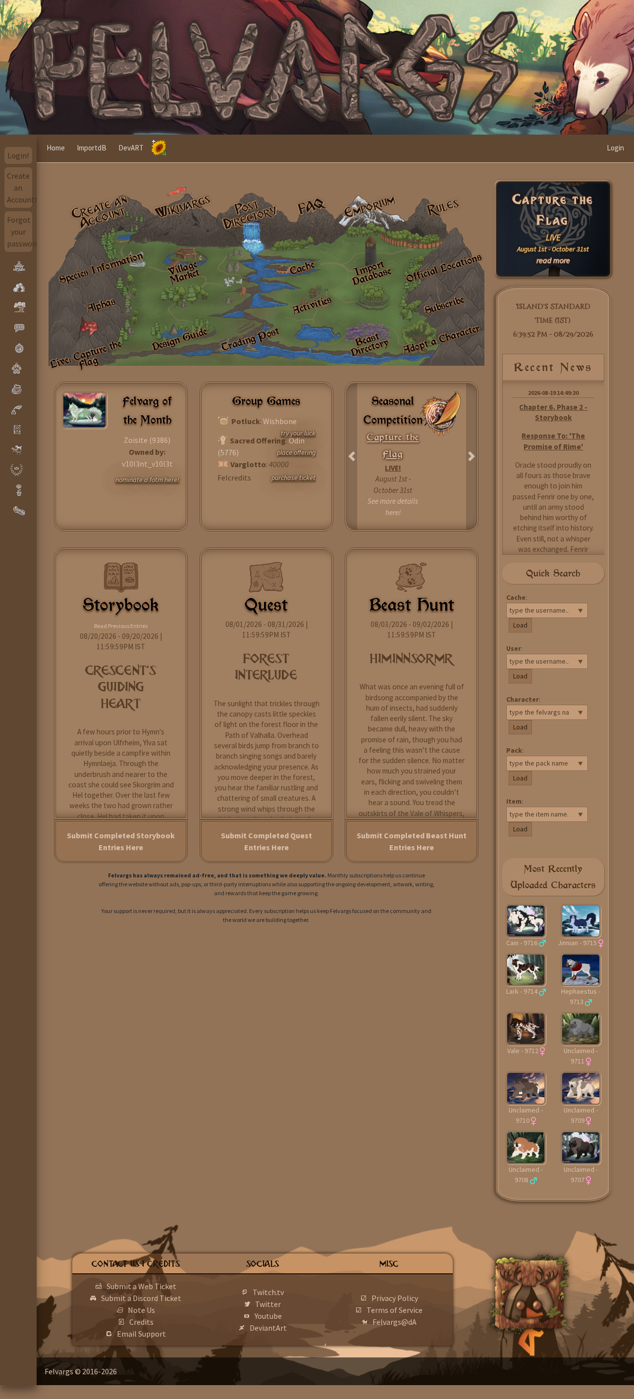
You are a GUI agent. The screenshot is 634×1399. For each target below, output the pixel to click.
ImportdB (91, 147)
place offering (296, 452)
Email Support (141, 1334)
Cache (301, 267)
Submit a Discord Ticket (141, 1298)
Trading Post (250, 338)
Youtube (268, 1316)
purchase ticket (293, 477)
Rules (443, 206)
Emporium (370, 207)
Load (520, 625)
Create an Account (99, 211)
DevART (131, 147)
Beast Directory (369, 344)
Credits (141, 1322)
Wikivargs (183, 206)
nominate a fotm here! (147, 479)
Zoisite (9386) (147, 440)
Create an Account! (20, 187)
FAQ (311, 206)
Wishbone (280, 421)
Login (615, 147)
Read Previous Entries (121, 625)
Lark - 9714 (521, 991)
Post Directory (250, 214)
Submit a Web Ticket (141, 1286)
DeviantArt (268, 1328)
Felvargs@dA (394, 1322)
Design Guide (179, 339)
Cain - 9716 (521, 942)
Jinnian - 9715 (577, 942)
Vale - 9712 (522, 1050)
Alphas (101, 304)
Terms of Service (395, 1310)
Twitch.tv (268, 1292)
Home (56, 147)
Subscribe (444, 305)
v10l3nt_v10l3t (147, 464)
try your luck (298, 433)
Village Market (183, 271)
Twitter (268, 1304)
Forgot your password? (20, 231)
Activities (312, 305)
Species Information (100, 267)
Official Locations (443, 267)
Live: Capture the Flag (85, 354)
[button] (352, 457)
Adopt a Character (441, 338)
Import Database (372, 272)
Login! (18, 155)
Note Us (141, 1310)
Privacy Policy (394, 1298)
